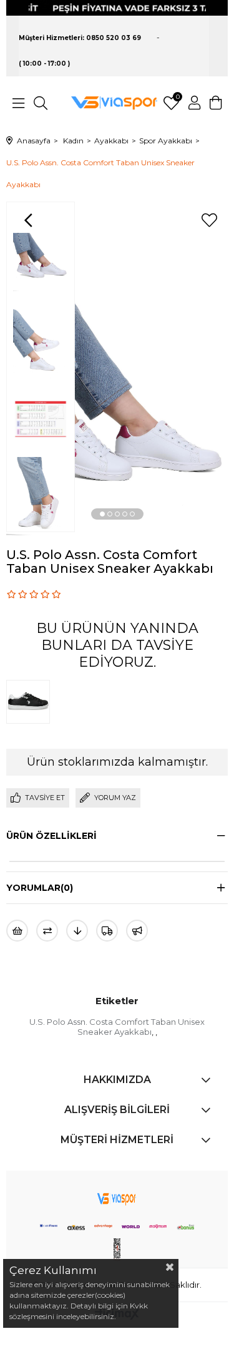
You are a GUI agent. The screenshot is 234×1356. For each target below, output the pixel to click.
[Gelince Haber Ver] (137, 931)
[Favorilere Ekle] (209, 220)
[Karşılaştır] (47, 931)
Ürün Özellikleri (51, 835)
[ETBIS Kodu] (117, 1249)
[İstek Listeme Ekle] (17, 931)
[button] (102, 514)
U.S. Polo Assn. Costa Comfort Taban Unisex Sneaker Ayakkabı (117, 1027)
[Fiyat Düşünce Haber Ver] (77, 931)
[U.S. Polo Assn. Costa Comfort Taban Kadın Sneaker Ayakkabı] (31, 702)
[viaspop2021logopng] (116, 1197)
